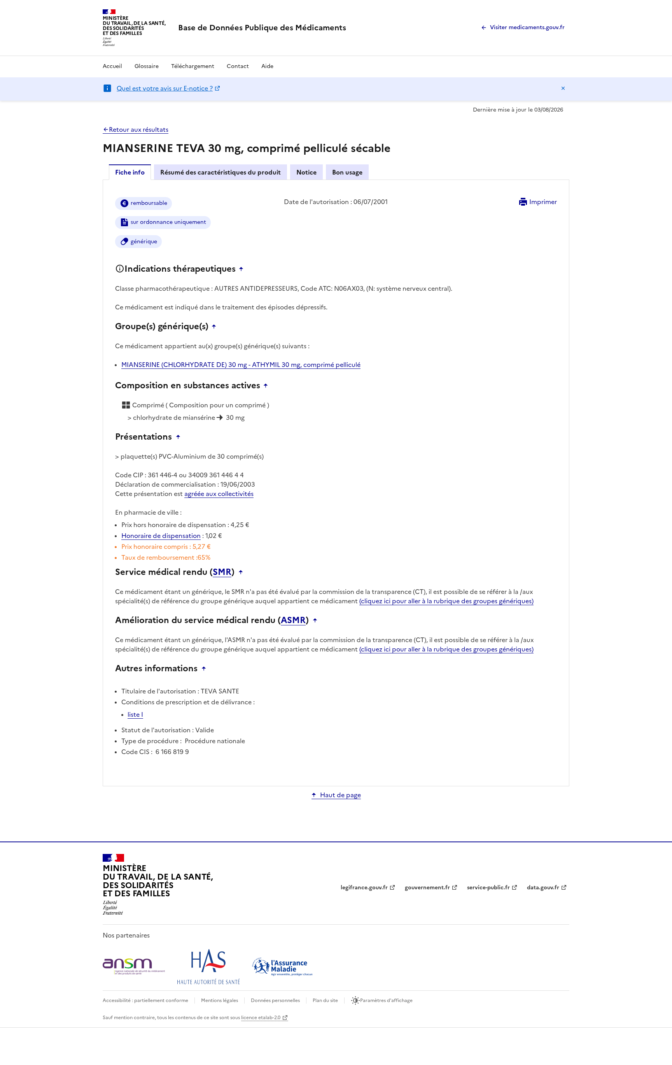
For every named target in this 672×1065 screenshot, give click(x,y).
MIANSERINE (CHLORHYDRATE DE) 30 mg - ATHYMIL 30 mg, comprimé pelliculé (240, 364)
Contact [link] (238, 66)
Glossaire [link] (147, 66)
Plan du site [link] (325, 1000)
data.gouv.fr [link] (543, 887)
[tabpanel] (336, 482)
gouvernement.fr (427, 887)
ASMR (293, 620)
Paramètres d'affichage (386, 1000)
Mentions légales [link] (219, 1000)
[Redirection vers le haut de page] (243, 269)
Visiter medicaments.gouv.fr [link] (527, 27)
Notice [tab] (306, 172)
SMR (222, 572)
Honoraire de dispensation (161, 535)
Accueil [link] (112, 66)
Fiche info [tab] (130, 172)
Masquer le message (563, 88)
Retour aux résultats (138, 129)
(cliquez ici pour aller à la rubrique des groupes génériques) (446, 601)
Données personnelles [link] (275, 1000)
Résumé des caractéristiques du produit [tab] (220, 172)
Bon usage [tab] (347, 172)
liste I (135, 714)
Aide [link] (267, 66)
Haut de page (340, 795)
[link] (262, 27)
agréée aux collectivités (219, 493)
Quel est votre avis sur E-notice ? (165, 88)
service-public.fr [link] (488, 887)
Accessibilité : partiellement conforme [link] (145, 1000)
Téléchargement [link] (192, 66)
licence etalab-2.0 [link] (260, 1017)
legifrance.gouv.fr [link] (364, 887)
